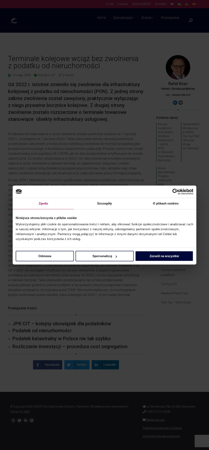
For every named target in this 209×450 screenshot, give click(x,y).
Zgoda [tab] (43, 203)
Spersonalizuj (102, 256)
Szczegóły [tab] (104, 203)
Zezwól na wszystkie (164, 256)
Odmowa (44, 256)
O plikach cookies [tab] (166, 203)
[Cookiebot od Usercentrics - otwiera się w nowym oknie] (175, 192)
